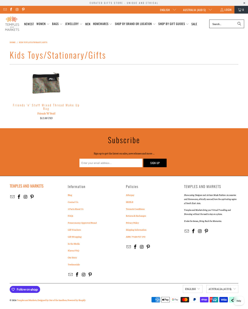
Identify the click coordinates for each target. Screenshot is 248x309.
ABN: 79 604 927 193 (135, 236)
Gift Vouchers (74, 229)
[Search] (239, 24)
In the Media (74, 243)
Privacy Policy (132, 222)
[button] (43, 24)
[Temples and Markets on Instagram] (17, 10)
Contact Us (73, 201)
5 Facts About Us (75, 208)
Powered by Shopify (76, 300)
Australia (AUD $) (195, 10)
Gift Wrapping (75, 236)
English (165, 10)
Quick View (46, 91)
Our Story (72, 257)
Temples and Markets (27, 300)
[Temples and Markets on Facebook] (11, 10)
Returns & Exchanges (136, 215)
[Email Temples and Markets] (5, 10)
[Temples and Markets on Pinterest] (23, 10)
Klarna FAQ (73, 250)
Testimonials (74, 264)
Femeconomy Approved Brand (82, 222)
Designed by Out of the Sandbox (52, 300)
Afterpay (130, 194)
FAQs (70, 215)
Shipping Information (136, 229)
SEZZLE (129, 201)
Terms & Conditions (135, 208)
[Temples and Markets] (12, 24)
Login (228, 10)
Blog (70, 194)
